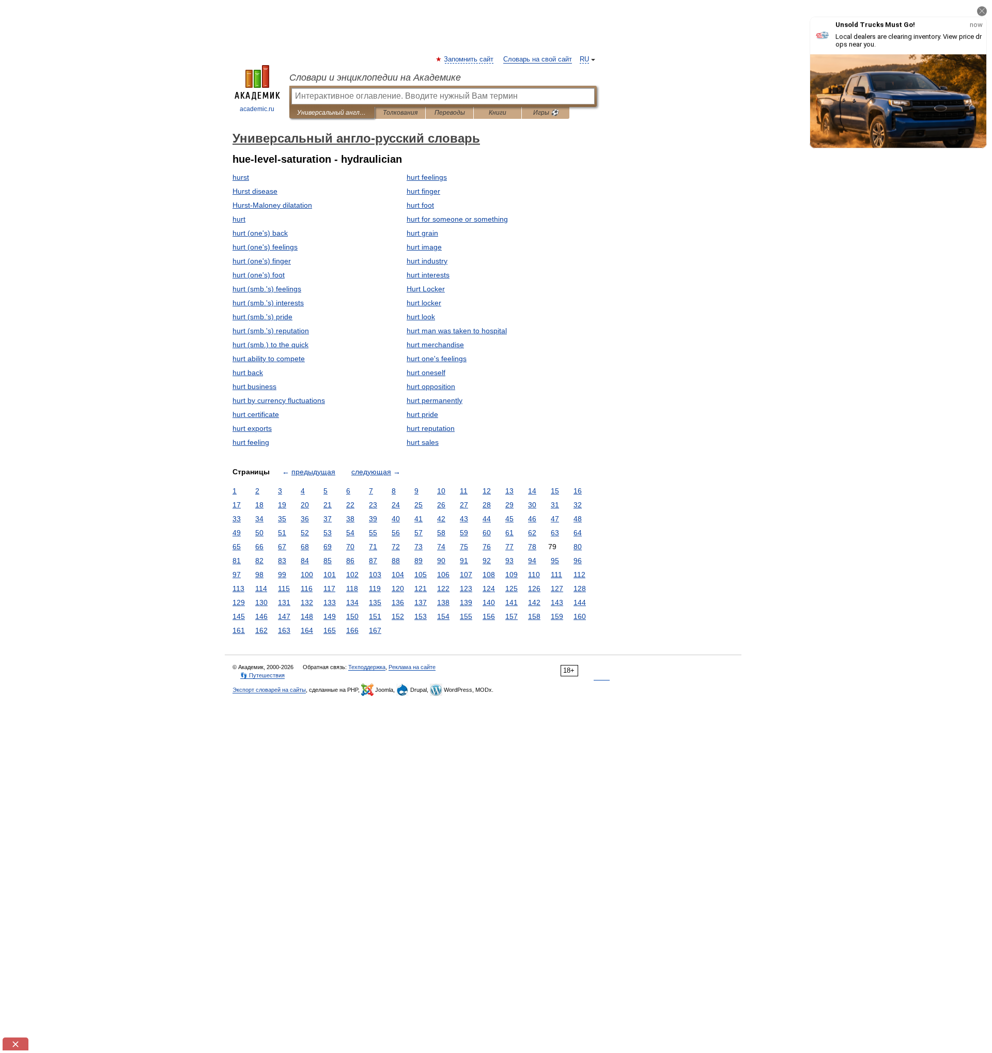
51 (282, 533)
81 (237, 560)
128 (580, 588)
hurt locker (424, 303)
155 (466, 616)
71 (373, 547)
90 (441, 560)
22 (350, 505)
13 (509, 491)
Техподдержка (366, 667)
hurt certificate (256, 414)
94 (532, 560)
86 (350, 560)
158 (534, 616)
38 (350, 519)
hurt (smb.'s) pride (262, 317)
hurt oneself (426, 372)
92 (487, 560)
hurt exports (252, 428)
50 (259, 533)
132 (307, 602)
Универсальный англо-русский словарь (332, 112)
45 (509, 519)
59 (464, 533)
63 (555, 533)
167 (375, 630)
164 (307, 630)
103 (375, 574)
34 (259, 519)
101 (329, 574)
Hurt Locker (426, 289)
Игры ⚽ (546, 112)
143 (557, 602)
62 (532, 533)
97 (237, 574)
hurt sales (423, 442)
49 (237, 533)
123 (466, 588)
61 (509, 533)
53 (327, 533)
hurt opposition (431, 386)
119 (375, 588)
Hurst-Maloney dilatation (272, 205)
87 (373, 560)
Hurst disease (255, 191)
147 (284, 616)
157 (511, 616)
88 (396, 560)
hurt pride (422, 414)
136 (398, 602)
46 (532, 519)
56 (396, 533)
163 (284, 630)
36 (305, 519)
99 (282, 574)
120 (398, 588)
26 (441, 505)
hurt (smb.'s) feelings (267, 289)
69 (327, 547)
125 (511, 588)
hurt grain (422, 233)
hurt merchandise (435, 344)
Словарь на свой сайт (537, 59)
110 (534, 574)
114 (261, 588)
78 (532, 547)
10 (441, 491)
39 (373, 519)
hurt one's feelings (437, 358)
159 (557, 616)
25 (418, 505)
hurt (239, 219)
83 (282, 560)
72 (396, 547)
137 (420, 602)
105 (420, 574)
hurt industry (427, 261)
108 (489, 574)
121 (420, 588)
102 (352, 574)
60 (487, 533)
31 (555, 505)
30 (532, 505)
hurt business (254, 386)
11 (464, 491)
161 (239, 630)
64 (578, 533)
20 (305, 505)
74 (441, 547)
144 (580, 602)
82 (259, 560)
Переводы (450, 112)
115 (284, 588)
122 (443, 588)
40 (396, 519)
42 (441, 519)
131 (284, 602)
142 (534, 602)
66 (259, 547)
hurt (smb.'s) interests (268, 303)
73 (418, 547)
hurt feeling (251, 442)
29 (509, 505)
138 (443, 602)
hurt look (421, 317)
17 (237, 505)
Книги (497, 112)
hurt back (248, 372)
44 (487, 519)
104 (398, 574)
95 (555, 560)
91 (464, 560)
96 (578, 560)
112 (579, 574)
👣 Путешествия (262, 675)
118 (352, 588)
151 (375, 616)
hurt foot (420, 205)
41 (418, 519)
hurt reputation (431, 428)
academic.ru (257, 109)
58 (441, 533)
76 (487, 547)
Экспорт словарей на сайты (269, 690)
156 (489, 616)
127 (557, 588)
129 (239, 602)
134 (352, 602)
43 (464, 519)
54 (350, 533)
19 (282, 505)
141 (511, 602)
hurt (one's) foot (259, 275)
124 (489, 588)
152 (398, 616)
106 (443, 574)
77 (509, 547)
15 (555, 491)
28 (487, 505)
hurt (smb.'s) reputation (271, 331)
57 (418, 533)
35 (282, 519)
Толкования (400, 112)
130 (261, 602)
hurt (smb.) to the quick (270, 344)
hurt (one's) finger (262, 261)
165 (329, 630)
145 (239, 616)
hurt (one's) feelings (265, 247)
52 (305, 533)
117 (329, 588)
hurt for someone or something (457, 219)
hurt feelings (427, 177)
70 (350, 547)
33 (237, 519)
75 (464, 547)
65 (237, 547)
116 (307, 588)
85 (327, 560)
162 (261, 630)
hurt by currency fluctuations (279, 400)
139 (466, 602)
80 (578, 547)
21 (327, 505)
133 (329, 602)
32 (578, 505)
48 (578, 519)
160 (580, 616)
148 (307, 616)
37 (327, 519)
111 (556, 574)
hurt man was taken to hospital (457, 331)
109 (511, 574)
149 (329, 616)
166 (352, 630)
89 (418, 560)
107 (466, 574)
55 (373, 533)
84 (305, 560)
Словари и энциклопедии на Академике (375, 77)
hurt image (424, 247)
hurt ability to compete (269, 358)
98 (259, 574)
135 (375, 602)
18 (259, 505)
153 (420, 616)
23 (373, 505)
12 (487, 491)
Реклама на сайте (412, 667)
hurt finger (423, 191)
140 (489, 602)
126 (534, 588)
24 (396, 505)
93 (509, 560)
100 (307, 574)
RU (584, 59)
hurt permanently (434, 400)
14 (532, 491)
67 (282, 547)
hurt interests (428, 275)
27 (464, 505)
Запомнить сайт (469, 59)
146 (261, 616)
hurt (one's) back (260, 233)
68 (305, 547)
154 (443, 616)
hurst (241, 177)
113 (238, 588)
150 (352, 616)
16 (578, 491)
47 (555, 519)
